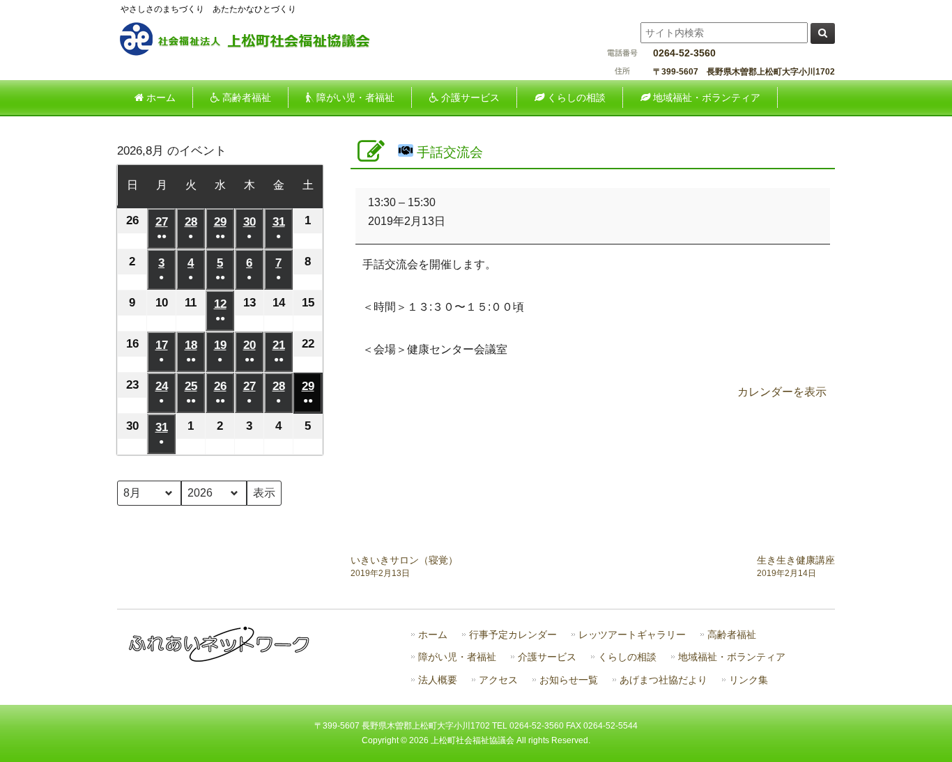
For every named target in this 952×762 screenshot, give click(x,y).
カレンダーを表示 (782, 392)
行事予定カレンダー (513, 635)
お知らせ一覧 (568, 680)
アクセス (498, 680)
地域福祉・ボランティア (731, 657)
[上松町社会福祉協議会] (256, 54)
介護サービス (547, 657)
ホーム (432, 635)
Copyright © (385, 740)
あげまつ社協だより (663, 680)
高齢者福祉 (731, 635)
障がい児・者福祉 (457, 657)
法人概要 (437, 680)
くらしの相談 (627, 657)
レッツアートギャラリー (632, 635)
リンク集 (748, 680)
